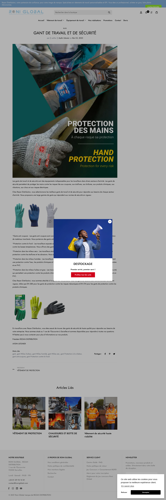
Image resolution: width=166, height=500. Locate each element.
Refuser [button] (124, 492)
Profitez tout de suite (83, 274)
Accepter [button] (145, 492)
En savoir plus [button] (127, 486)
